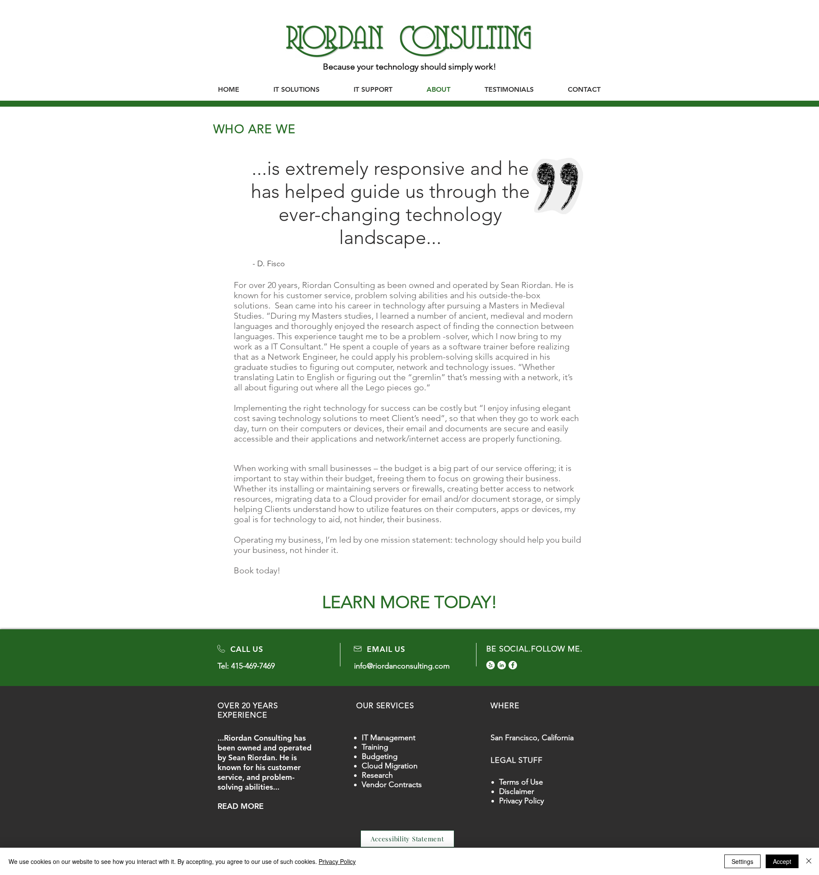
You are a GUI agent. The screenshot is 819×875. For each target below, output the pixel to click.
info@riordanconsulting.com (402, 666)
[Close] (809, 861)
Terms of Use (521, 782)
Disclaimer (516, 791)
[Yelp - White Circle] (490, 665)
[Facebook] (512, 665)
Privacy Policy (521, 800)
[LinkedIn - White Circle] (501, 665)
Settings (742, 861)
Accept (782, 861)
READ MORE (241, 806)
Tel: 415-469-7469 (246, 666)
